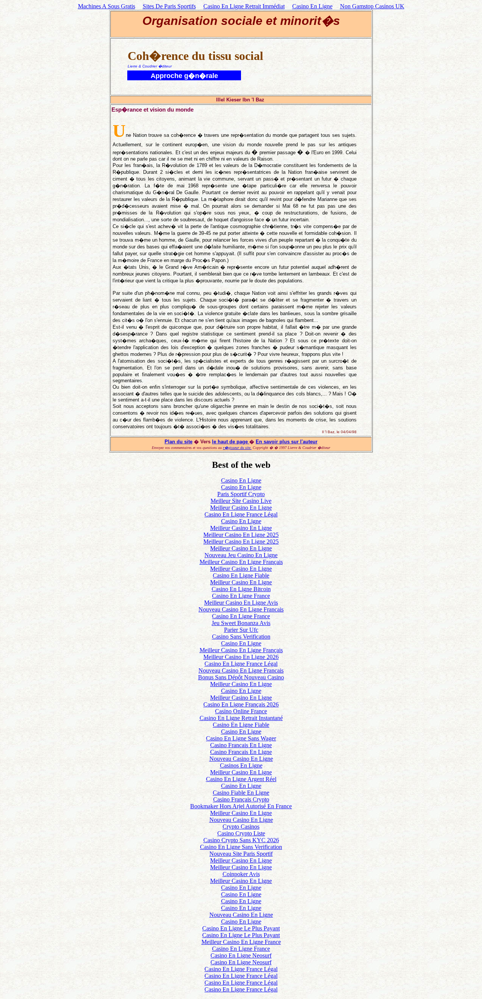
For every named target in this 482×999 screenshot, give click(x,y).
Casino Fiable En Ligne (241, 792)
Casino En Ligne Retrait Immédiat (244, 6)
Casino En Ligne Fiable (241, 575)
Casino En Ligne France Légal (241, 514)
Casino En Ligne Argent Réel (241, 779)
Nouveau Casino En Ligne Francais (241, 609)
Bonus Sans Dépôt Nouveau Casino (241, 677)
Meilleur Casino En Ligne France (241, 942)
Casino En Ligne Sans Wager (241, 738)
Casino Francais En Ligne (241, 745)
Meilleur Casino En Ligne (241, 507)
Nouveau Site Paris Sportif (241, 853)
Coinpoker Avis (241, 874)
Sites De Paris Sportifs (169, 6)
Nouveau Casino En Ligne (241, 758)
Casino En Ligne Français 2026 (241, 704)
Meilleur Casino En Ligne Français (241, 562)
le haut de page (230, 441)
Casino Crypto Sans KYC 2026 (241, 840)
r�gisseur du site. (237, 448)
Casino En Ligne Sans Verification (241, 847)
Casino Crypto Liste (241, 833)
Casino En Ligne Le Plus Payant (241, 928)
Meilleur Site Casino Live (241, 501)
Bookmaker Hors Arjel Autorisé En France (241, 806)
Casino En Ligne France (241, 596)
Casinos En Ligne (241, 765)
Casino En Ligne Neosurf (241, 955)
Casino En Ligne (312, 6)
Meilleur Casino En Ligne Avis (241, 602)
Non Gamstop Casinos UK (372, 6)
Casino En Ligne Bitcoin (241, 589)
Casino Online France (241, 711)
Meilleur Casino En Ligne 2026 (241, 657)
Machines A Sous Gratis (106, 6)
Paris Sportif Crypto (241, 494)
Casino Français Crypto (241, 799)
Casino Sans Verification (241, 636)
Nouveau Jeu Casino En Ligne (241, 555)
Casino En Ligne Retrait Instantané (241, 718)
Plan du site (178, 441)
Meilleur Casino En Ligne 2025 (241, 535)
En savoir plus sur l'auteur (286, 441)
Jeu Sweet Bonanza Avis (241, 623)
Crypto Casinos (241, 826)
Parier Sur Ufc (241, 630)
